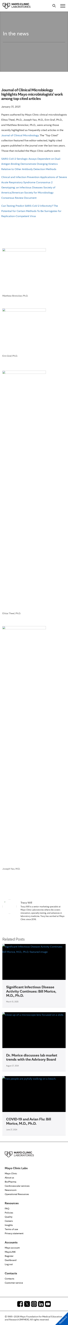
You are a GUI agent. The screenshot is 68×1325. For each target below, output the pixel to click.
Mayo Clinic (11, 1173)
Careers (9, 1220)
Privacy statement (14, 1233)
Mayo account (12, 1247)
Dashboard (10, 1260)
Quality (8, 1216)
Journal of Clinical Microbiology (20, 135)
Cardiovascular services (17, 1185)
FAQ (7, 1208)
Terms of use (11, 1229)
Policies (9, 1212)
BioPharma (10, 1181)
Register (9, 1255)
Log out (9, 1264)
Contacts (9, 1278)
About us (9, 1177)
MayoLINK (10, 1251)
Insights (9, 1225)
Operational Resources (17, 1194)
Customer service (14, 1282)
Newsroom (10, 1189)
